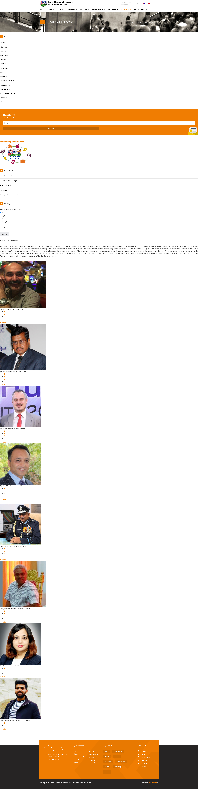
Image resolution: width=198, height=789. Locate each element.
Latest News (140, 9)
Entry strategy (121, 761)
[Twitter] (4, 314)
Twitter (144, 754)
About (76, 754)
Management (5, 89)
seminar (107, 756)
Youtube (145, 760)
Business (107, 772)
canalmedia (153, 783)
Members (71, 9)
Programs (112, 9)
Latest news (108, 761)
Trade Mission (118, 751)
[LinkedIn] (4, 319)
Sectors (83, 9)
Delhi (3, 228)
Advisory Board (6, 85)
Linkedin (144, 763)
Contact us (5, 98)
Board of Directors (7, 81)
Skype (144, 766)
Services (48, 9)
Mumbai (5, 213)
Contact (92, 751)
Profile (3, 322)
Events (60, 9)
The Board (92, 760)
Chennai (4, 219)
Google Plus (146, 757)
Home (133, 22)
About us (125, 9)
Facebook (145, 751)
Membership (93, 754)
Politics (117, 756)
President (4, 76)
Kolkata (4, 225)
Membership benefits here (12, 141)
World (106, 751)
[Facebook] (4, 312)
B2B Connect (97, 9)
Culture (107, 767)
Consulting (92, 763)
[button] (137, 3)
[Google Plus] (4, 317)
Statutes (92, 757)
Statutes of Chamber (8, 93)
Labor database (79, 760)
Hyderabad (5, 216)
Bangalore (5, 222)
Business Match (79, 757)
